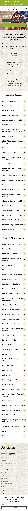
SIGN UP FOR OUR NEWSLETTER (14, 4)
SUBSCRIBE (14, 507)
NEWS (3, 486)
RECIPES (4, 466)
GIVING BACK (5, 481)
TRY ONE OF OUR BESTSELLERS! (14, 1)
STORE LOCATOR (6, 490)
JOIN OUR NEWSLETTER (14, 25)
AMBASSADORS (6, 478)
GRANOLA (4, 460)
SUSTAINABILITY (6, 484)
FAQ (2, 475)
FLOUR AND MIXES (7, 463)
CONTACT (4, 493)
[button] (2, 8)
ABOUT (3, 473)
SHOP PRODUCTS (14, 20)
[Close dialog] (27, 496)
